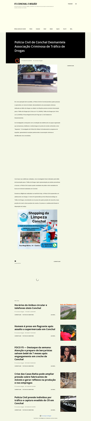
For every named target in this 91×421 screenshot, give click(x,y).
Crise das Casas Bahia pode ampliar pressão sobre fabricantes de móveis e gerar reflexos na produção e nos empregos (35, 378)
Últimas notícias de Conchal (20, 28)
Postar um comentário (28, 314)
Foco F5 (64, 28)
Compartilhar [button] (70, 65)
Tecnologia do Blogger (46, 415)
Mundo (51, 28)
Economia (38, 28)
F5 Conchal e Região (25, 3)
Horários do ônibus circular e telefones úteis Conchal (31, 307)
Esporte (57, 28)
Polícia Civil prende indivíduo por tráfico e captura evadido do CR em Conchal (34, 400)
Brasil (45, 28)
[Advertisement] (39, 18)
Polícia (30, 28)
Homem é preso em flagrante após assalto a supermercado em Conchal (35, 328)
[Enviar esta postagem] (15, 261)
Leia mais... (53, 314)
